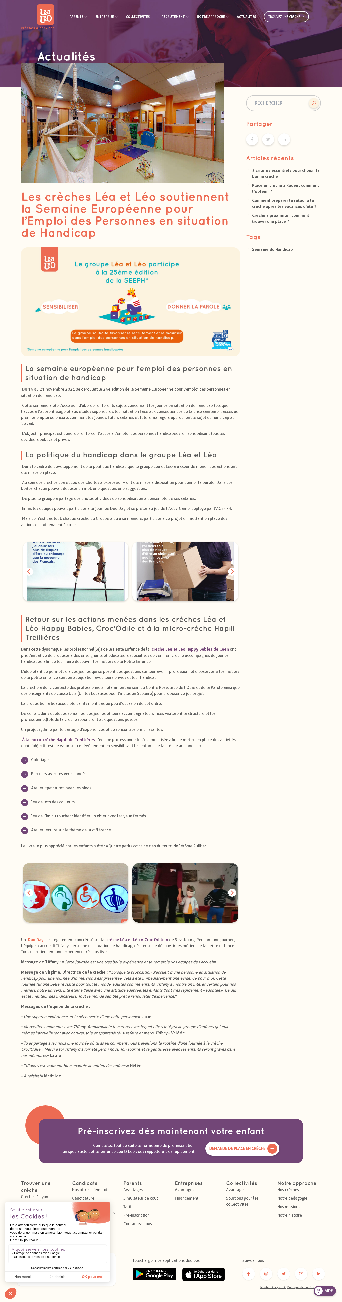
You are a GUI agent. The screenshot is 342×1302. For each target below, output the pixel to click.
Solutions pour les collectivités (242, 1201)
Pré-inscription (136, 1215)
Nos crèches (288, 1189)
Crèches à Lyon (34, 1196)
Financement (186, 1198)
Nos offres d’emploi (89, 1189)
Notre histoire (289, 1215)
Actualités (246, 17)
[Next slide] (232, 572)
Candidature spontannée (83, 1201)
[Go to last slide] (29, 572)
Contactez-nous (137, 1223)
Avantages (133, 1189)
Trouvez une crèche (284, 17)
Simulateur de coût (140, 1198)
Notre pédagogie (292, 1198)
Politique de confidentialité (306, 1287)
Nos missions (288, 1206)
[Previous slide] (29, 893)
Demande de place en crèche (237, 1148)
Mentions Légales (273, 1287)
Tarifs (128, 1206)
